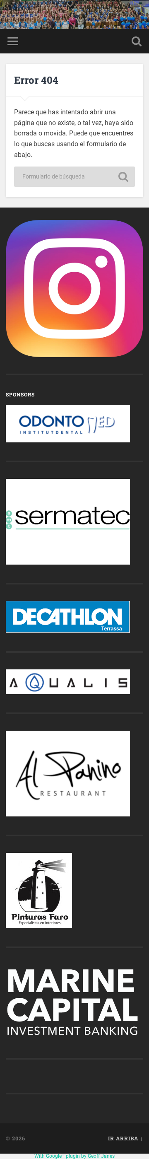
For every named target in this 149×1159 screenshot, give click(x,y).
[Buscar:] (74, 177)
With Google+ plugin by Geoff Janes (74, 1156)
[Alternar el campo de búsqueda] (137, 41)
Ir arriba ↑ (125, 1138)
